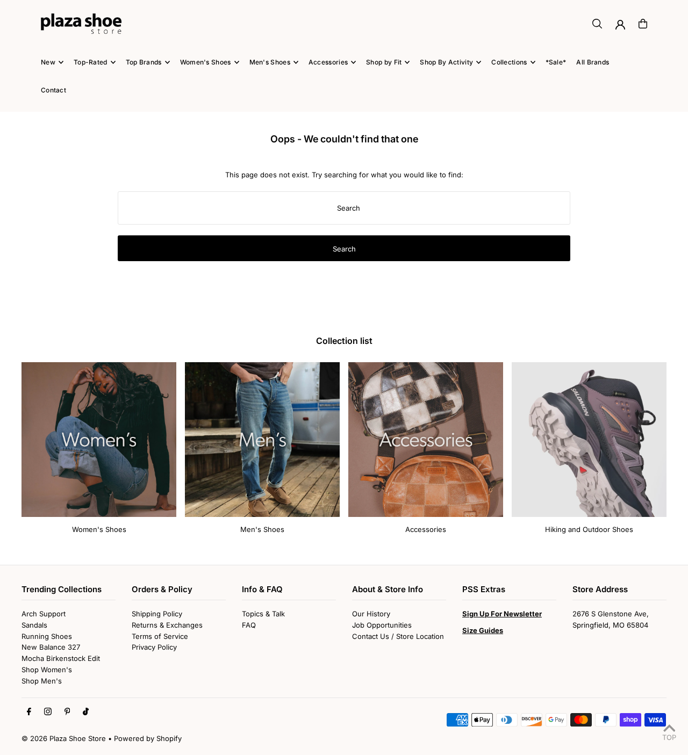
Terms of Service (160, 636)
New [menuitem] (48, 62)
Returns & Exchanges (167, 625)
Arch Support (44, 613)
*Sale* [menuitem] (556, 62)
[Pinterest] (67, 712)
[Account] (620, 25)
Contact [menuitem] (53, 90)
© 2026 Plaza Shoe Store (64, 738)
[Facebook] (29, 712)
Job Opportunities (382, 625)
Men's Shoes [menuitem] (269, 62)
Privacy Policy (154, 647)
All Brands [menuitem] (592, 62)
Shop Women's (47, 669)
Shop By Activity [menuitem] (446, 62)
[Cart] (643, 23)
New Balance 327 (51, 647)
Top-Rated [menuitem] (91, 62)
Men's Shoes (262, 529)
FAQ (249, 625)
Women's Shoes (99, 529)
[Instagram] (48, 712)
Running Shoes (47, 636)
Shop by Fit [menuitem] (384, 62)
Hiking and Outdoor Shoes (589, 529)
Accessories (425, 529)
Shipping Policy (157, 613)
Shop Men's (42, 681)
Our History (371, 613)
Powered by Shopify (148, 738)
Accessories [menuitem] (328, 62)
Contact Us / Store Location (398, 636)
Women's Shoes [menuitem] (205, 62)
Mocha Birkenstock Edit (61, 658)
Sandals (34, 625)
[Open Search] (597, 23)
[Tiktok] (86, 712)
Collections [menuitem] (509, 62)
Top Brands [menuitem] (144, 62)
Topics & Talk (263, 613)
